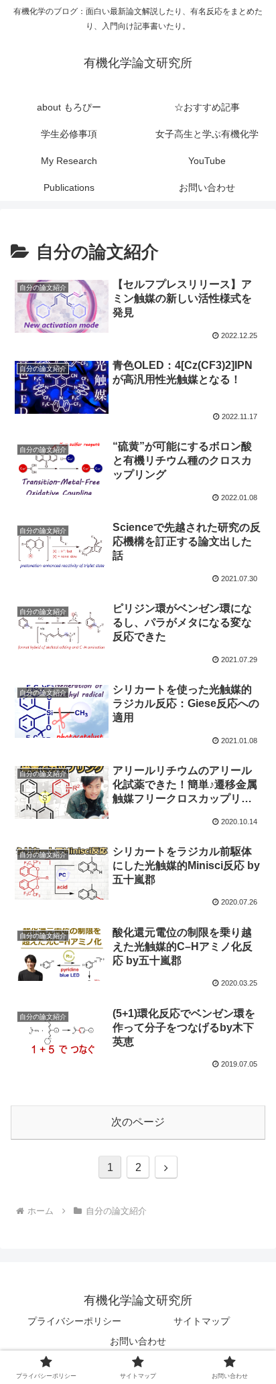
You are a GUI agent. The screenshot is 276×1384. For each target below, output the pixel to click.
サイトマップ (202, 1321)
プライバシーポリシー (74, 1321)
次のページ (138, 1122)
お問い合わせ (138, 1341)
